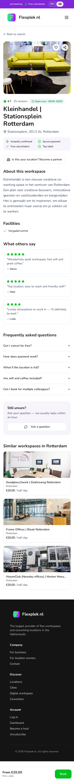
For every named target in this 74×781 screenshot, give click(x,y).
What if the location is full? (21, 367)
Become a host (19, 729)
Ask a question (40, 427)
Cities (13, 688)
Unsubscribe (18, 734)
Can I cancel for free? (17, 346)
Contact (15, 664)
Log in (14, 717)
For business (18, 652)
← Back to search (14, 34)
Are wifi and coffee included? (22, 378)
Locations (16, 682)
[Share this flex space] (64, 47)
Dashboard (17, 723)
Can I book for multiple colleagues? (26, 389)
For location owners (23, 658)
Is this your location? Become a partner (37, 159)
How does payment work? (20, 357)
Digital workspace (21, 693)
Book (63, 774)
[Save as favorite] (56, 47)
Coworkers (17, 699)
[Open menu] (66, 17)
